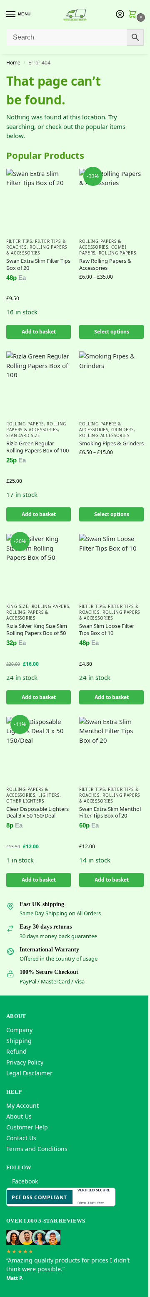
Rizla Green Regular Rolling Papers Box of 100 (37, 447)
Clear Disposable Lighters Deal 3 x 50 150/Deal (37, 812)
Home (13, 62)
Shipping (19, 1041)
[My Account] (120, 14)
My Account (22, 1105)
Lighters (49, 795)
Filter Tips (19, 241)
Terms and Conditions (37, 1149)
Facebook (25, 1181)
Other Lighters (25, 801)
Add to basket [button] (39, 331)
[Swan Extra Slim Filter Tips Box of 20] (38, 201)
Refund (16, 1051)
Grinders (122, 429)
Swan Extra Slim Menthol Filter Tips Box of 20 (110, 812)
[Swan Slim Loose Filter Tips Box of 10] (111, 566)
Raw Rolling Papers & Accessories (105, 264)
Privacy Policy (24, 1062)
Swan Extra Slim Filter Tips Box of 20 (38, 264)
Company (19, 1030)
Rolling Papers (117, 253)
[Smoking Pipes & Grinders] (111, 383)
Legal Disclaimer (29, 1073)
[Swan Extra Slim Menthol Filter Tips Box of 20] (111, 749)
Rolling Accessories (104, 435)
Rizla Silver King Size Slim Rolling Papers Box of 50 (36, 630)
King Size (17, 606)
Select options (111, 331)
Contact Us (21, 1138)
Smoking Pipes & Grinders (111, 443)
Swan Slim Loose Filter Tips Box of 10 (106, 630)
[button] (134, 15)
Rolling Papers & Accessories (36, 250)
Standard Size (23, 435)
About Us (19, 1116)
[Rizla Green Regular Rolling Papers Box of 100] (38, 383)
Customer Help (27, 1127)
